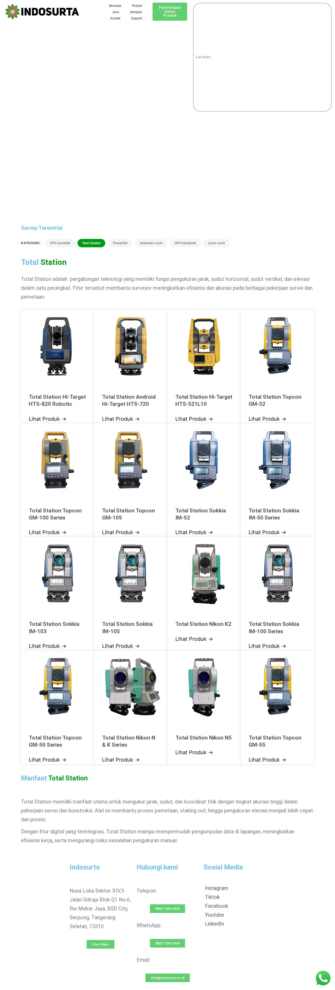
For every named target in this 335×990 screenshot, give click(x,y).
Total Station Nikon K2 (203, 624)
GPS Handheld (185, 243)
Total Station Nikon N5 (203, 738)
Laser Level (216, 243)
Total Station (91, 243)
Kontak (115, 18)
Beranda (115, 6)
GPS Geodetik (60, 243)
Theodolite (120, 243)
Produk (137, 6)
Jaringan (136, 12)
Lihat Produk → (47, 419)
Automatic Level (151, 243)
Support (136, 18)
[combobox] (262, 57)
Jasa (115, 12)
